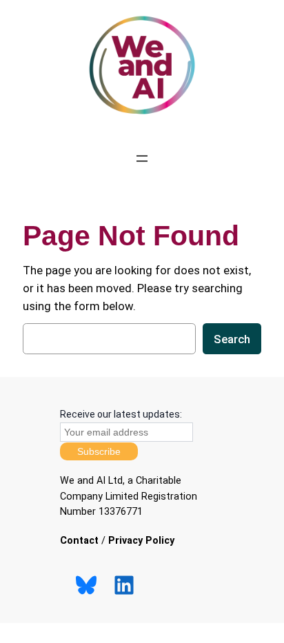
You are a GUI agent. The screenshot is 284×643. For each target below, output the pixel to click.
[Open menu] (142, 158)
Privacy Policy (141, 541)
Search (232, 339)
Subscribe (99, 451)
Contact (79, 541)
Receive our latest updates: (121, 414)
